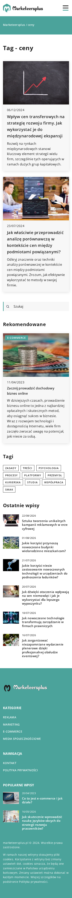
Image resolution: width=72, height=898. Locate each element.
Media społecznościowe (22, 739)
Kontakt (9, 763)
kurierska (13, 482)
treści (27, 468)
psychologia (49, 468)
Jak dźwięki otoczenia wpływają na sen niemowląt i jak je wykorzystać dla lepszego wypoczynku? (45, 598)
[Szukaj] (8, 306)
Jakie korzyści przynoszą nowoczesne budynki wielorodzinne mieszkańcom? (44, 547)
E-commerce (12, 731)
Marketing (11, 724)
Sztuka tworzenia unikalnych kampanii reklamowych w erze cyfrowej (45, 525)
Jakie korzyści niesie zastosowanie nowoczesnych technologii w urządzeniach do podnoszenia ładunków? (45, 571)
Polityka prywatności (20, 770)
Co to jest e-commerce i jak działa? (42, 800)
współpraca (53, 482)
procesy (11, 475)
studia (32, 482)
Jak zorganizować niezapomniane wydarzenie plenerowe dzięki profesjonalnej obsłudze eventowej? (42, 648)
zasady (10, 468)
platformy (32, 475)
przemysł (55, 475)
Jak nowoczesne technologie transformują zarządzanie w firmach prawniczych (43, 622)
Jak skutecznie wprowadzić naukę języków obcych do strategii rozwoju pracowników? (42, 823)
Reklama (9, 717)
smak (9, 489)
